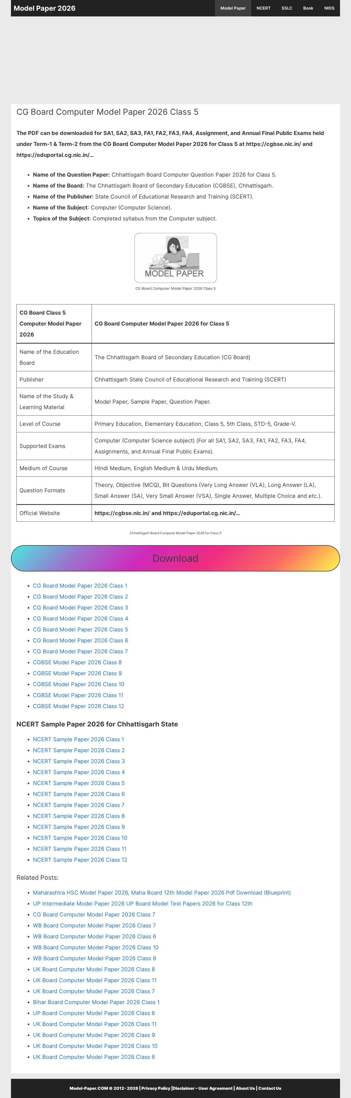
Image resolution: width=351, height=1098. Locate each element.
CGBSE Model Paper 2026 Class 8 (77, 662)
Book (308, 8)
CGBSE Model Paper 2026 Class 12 (78, 706)
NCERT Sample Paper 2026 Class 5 (79, 783)
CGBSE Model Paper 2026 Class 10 (78, 684)
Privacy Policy (155, 1088)
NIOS (329, 8)
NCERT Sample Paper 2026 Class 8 (79, 816)
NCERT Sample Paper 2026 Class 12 (80, 859)
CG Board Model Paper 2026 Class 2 (80, 596)
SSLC (287, 8)
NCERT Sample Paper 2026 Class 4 (79, 772)
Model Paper (233, 8)
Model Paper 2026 (45, 8)
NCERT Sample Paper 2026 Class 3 (79, 761)
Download (175, 558)
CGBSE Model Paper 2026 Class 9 (77, 673)
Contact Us (269, 1088)
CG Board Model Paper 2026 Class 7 (80, 651)
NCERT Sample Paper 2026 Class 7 (78, 805)
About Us (245, 1088)
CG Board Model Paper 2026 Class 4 (80, 618)
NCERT (264, 8)
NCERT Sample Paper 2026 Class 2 (79, 750)
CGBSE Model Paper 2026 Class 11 (78, 695)
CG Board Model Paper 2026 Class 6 (80, 640)
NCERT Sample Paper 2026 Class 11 (79, 849)
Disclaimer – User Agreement (203, 1088)
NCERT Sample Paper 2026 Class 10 (80, 838)
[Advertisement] (175, 60)
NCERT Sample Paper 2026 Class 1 (78, 739)
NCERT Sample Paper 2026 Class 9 (79, 827)
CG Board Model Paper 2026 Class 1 (80, 585)
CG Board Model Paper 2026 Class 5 (80, 629)
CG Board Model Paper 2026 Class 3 (80, 607)
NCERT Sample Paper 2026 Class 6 (79, 794)
